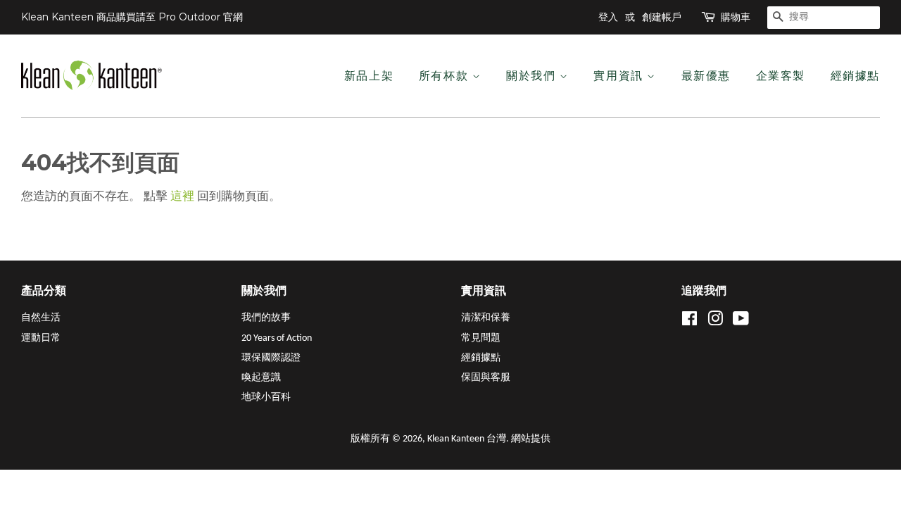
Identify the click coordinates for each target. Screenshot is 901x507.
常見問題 (480, 338)
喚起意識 (261, 378)
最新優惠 (706, 75)
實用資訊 (620, 75)
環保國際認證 (271, 358)
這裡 (182, 197)
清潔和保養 (485, 318)
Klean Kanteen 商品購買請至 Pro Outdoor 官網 (132, 17)
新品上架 (368, 75)
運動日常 (41, 338)
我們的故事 (266, 318)
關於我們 (533, 75)
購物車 (735, 17)
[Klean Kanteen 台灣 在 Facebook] (689, 322)
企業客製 (780, 75)
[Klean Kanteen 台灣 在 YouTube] (741, 322)
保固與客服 (485, 378)
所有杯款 (445, 75)
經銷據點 (855, 75)
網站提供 (530, 439)
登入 (608, 17)
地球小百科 (266, 397)
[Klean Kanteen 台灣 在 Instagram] (715, 322)
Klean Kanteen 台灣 (466, 439)
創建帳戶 (661, 17)
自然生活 (41, 318)
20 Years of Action (276, 338)
